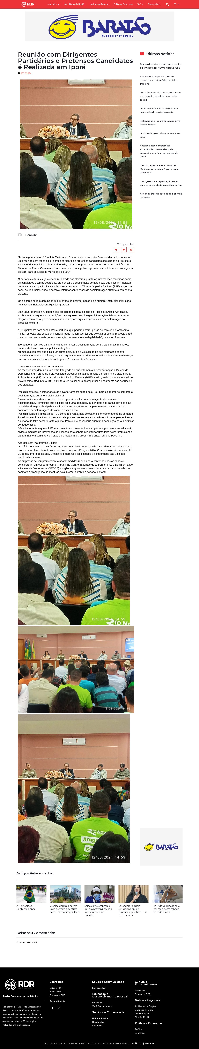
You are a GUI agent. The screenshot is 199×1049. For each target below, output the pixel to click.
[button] (116, 249)
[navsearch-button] (167, 4)
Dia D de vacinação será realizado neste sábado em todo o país (166, 909)
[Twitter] (59, 1008)
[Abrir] (179, 4)
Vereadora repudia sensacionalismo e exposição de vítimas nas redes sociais (160, 96)
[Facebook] (52, 1008)
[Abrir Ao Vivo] (59, 4)
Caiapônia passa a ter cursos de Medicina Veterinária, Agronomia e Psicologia (159, 169)
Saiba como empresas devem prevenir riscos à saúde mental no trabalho (159, 80)
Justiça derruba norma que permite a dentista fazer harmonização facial (65, 909)
